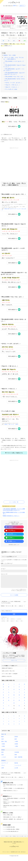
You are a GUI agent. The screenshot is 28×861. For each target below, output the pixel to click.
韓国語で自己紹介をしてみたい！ (11, 515)
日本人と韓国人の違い (8, 814)
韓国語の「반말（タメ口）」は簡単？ (11, 424)
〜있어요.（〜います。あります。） (14, 82)
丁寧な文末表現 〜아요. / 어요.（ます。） (15, 76)
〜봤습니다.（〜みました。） (12, 87)
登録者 (11, 530)
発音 (16, 754)
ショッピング (18, 765)
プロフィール (14, 660)
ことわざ (3, 757)
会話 (2, 754)
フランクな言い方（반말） (11, 89)
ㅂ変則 (16, 741)
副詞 (16, 739)
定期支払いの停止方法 (7, 676)
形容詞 (16, 736)
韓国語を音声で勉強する (7, 668)
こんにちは (19, 618)
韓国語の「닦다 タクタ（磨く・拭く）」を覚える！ (12, 605)
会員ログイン (22, 5)
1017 (14, 5)
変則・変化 (4, 741)
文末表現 (17, 752)
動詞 (2, 736)
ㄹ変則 (3, 743)
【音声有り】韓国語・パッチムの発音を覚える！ (14, 788)
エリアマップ (4, 763)
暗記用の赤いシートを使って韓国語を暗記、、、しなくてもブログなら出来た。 (13, 602)
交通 (2, 767)
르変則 (16, 743)
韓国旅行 (3, 760)
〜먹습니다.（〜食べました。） (12, 84)
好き (8, 618)
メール (3, 568)
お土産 (16, 767)
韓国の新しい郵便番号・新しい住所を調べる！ (13, 819)
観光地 (16, 763)
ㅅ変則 (16, 746)
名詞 (2, 739)
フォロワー (12, 527)
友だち (11, 538)
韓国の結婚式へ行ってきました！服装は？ (12, 817)
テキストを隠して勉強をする (15, 452)
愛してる (3, 618)
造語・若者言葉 (18, 757)
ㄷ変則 (3, 746)
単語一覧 (3, 734)
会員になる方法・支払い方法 (8, 670)
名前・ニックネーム (7, 563)
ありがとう (13, 618)
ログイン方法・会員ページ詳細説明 (9, 673)
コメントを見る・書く (14, 502)
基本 (2, 752)
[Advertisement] (14, 164)
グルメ (3, 765)
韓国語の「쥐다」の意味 (10, 55)
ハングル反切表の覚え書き (9, 827)
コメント (4, 574)
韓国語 (3, 749)
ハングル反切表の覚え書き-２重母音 (11, 829)
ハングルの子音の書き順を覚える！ (11, 831)
